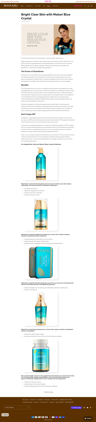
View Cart (51, 402)
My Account (25, 399)
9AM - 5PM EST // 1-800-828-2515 (64, 402)
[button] (22, 5)
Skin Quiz (36, 402)
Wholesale (40, 399)
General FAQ (54, 399)
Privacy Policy (44, 402)
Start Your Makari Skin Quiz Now (10, 1)
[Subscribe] (28, 407)
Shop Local (47, 399)
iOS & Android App (28, 402)
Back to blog (49, 392)
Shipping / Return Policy (65, 399)
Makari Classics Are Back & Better (85, 1)
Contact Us (33, 399)
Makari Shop (49, 419)
